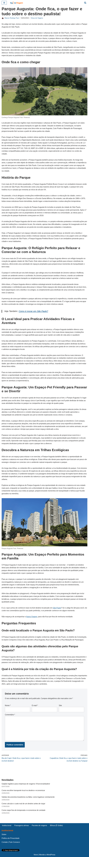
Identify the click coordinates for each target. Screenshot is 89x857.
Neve (36, 855)
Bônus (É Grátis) (56, 825)
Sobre (4, 834)
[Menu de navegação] (4, 3)
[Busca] (85, 3)
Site (60, 705)
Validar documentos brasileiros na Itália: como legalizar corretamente (28, 797)
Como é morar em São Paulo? (33, 311)
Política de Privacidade (10, 838)
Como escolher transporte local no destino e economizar (23, 790)
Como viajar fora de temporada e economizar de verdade (23, 810)
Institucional (6, 825)
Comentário (10, 715)
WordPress (51, 855)
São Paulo (57, 608)
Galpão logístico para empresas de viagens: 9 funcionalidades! (26, 784)
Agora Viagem (31, 617)
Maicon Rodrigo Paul (12, 18)
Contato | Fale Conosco (11, 842)
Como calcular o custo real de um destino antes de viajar (23, 804)
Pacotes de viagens (39, 825)
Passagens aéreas (21, 825)
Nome (8, 705)
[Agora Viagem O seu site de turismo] (16, 3)
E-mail (35, 705)
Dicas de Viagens (37, 18)
